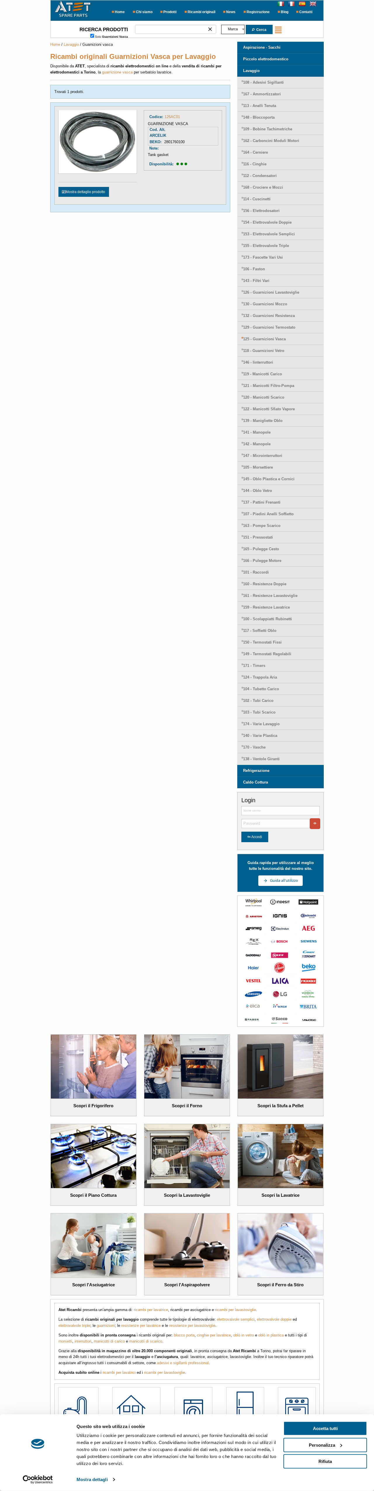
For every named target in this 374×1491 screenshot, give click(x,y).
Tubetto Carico (261, 689)
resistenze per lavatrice (141, 1325)
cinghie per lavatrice (214, 1335)
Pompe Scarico (261, 525)
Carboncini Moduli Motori (271, 141)
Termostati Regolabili (267, 654)
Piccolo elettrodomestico (265, 59)
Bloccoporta (259, 117)
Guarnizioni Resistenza (269, 315)
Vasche (254, 747)
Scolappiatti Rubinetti (267, 619)
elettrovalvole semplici (235, 1319)
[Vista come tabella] (280, 29)
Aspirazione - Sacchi (261, 47)
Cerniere (255, 152)
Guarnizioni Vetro (263, 350)
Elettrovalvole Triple (266, 245)
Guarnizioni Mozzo (265, 304)
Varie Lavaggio (261, 724)
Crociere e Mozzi (263, 187)
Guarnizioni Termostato (269, 327)
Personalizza (322, 1444)
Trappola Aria (260, 677)
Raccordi (256, 572)
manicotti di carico (109, 1341)
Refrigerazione (256, 770)
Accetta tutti (325, 1428)
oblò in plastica (271, 1335)
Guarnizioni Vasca (264, 339)
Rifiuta (325, 1461)
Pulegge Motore (262, 560)
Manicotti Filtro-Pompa (268, 385)
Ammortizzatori (262, 94)
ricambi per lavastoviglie (235, 1310)
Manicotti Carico (262, 374)
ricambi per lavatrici (119, 1372)
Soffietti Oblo (259, 630)
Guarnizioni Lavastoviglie (271, 292)
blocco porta (184, 1335)
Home (55, 44)
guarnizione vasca (117, 72)
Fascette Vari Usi (263, 257)
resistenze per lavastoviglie (192, 1325)
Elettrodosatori (261, 211)
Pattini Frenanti (261, 502)
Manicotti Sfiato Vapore (269, 409)
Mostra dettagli (92, 1479)
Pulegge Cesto (261, 549)
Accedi (256, 837)
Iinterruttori (258, 362)
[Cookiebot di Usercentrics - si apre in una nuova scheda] (37, 1479)
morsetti (65, 1341)
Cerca (260, 29)
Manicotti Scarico (263, 397)
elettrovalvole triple (74, 1325)
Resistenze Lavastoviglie (270, 595)
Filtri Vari (256, 280)
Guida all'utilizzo (284, 880)
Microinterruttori (262, 455)
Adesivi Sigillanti (263, 82)
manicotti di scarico (145, 1341)
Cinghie (254, 164)
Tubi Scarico (259, 712)
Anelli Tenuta (259, 106)
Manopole (257, 432)
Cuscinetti (257, 199)
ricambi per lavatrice (151, 1310)
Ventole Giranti (261, 759)
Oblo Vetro (257, 490)
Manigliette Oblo (263, 420)
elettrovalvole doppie (274, 1319)
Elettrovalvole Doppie (267, 222)
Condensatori (260, 176)
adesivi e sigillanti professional (183, 1363)
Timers (254, 665)
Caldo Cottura (255, 782)
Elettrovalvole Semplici (269, 234)
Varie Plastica (260, 735)
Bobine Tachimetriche (267, 129)
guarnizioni (106, 1325)
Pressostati (258, 537)
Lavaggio (71, 44)
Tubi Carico (258, 700)
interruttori (83, 1341)
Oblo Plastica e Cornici (269, 479)
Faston (254, 269)
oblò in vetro (243, 1335)
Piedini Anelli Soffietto (268, 514)
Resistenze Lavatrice (266, 607)
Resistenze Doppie (264, 584)
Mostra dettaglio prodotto (85, 192)
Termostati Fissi (262, 642)
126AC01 (172, 117)
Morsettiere (258, 467)
